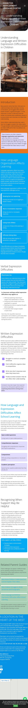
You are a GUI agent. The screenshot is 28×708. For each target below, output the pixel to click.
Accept (15, 705)
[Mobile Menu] (25, 6)
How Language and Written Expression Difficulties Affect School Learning (14, 597)
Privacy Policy (3, 662)
